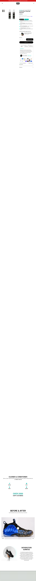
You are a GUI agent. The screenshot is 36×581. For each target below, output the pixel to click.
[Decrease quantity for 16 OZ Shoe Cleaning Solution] (20, 39)
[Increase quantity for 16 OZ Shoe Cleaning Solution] (25, 39)
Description (21, 64)
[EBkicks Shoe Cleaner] (18, 3)
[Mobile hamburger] (2, 3)
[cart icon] (34, 3)
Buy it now (26, 42)
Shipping (20, 15)
